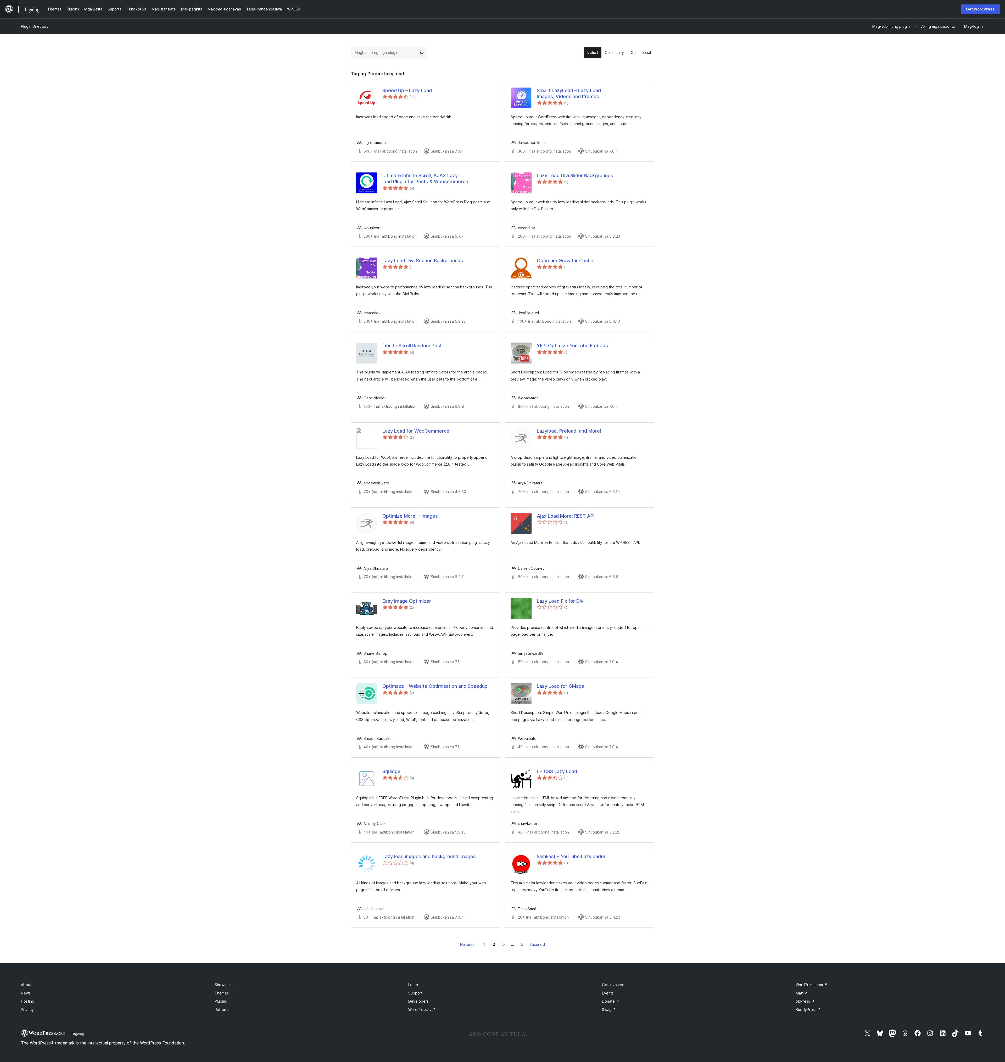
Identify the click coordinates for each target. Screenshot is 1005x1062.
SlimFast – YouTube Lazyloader (571, 856)
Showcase (224, 984)
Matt (802, 993)
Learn (413, 984)
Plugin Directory (35, 26)
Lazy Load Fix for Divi (560, 601)
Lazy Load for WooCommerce (415, 431)
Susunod (537, 944)
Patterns (222, 1009)
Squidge (391, 771)
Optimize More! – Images (410, 516)
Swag (609, 1009)
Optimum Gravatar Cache (565, 260)
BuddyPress (808, 1009)
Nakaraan (468, 944)
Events (608, 993)
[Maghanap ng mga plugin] (421, 52)
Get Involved (613, 984)
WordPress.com (811, 984)
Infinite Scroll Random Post (412, 345)
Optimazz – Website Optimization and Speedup (435, 686)
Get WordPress (980, 9)
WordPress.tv (422, 1009)
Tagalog (77, 1034)
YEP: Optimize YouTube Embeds (572, 345)
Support (415, 993)
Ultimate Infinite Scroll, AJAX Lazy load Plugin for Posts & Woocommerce (425, 178)
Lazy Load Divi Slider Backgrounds (575, 175)
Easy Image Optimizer (406, 601)
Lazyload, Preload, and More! (569, 431)
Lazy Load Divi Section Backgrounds (422, 260)
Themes (222, 993)
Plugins (221, 1001)
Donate (610, 1001)
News (26, 993)
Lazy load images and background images (429, 856)
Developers (418, 1001)
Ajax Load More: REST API (565, 516)
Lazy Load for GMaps (560, 686)
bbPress (805, 1001)
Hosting (27, 1001)
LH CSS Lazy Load (557, 771)
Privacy (27, 1009)
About (26, 984)
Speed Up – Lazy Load (407, 90)
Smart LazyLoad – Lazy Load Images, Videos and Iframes (569, 93)
